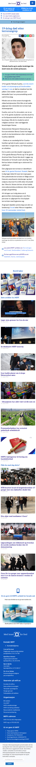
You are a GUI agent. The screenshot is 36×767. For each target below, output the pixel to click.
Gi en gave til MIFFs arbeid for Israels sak (18, 596)
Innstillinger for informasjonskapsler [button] (14, 759)
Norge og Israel (8, 691)
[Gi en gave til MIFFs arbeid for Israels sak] (18, 591)
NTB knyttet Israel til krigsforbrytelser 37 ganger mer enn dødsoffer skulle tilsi (18, 489)
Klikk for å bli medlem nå (27, 9)
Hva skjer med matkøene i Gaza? (14, 516)
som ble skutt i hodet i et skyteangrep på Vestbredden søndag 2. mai (18, 86)
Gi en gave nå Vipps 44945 (9, 9)
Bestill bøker (18, 271)
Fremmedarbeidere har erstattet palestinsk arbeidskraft (14, 429)
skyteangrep (20, 257)
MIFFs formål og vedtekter (11, 707)
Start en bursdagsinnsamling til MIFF (18, 739)
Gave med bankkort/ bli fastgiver (17, 733)
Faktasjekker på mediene (10, 693)
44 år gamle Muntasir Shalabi (16, 171)
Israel (12, 207)
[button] (30, 36)
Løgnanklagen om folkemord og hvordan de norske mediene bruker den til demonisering (17, 545)
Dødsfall (7, 257)
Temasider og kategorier (10, 688)
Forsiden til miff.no (9, 684)
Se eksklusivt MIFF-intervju (12, 347)
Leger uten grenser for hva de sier (14, 320)
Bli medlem (6, 701)
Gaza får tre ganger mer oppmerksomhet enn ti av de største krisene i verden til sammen (17, 575)
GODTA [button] (10, 763)
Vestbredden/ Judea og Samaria (22, 250)
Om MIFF (6, 703)
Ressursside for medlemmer (11, 710)
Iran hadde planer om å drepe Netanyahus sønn (13, 374)
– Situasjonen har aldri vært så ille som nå (18, 402)
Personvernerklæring (9, 712)
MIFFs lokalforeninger (10, 705)
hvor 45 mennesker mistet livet (13, 210)
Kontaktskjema (12, 646)
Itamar (13, 257)
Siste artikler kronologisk (10, 686)
